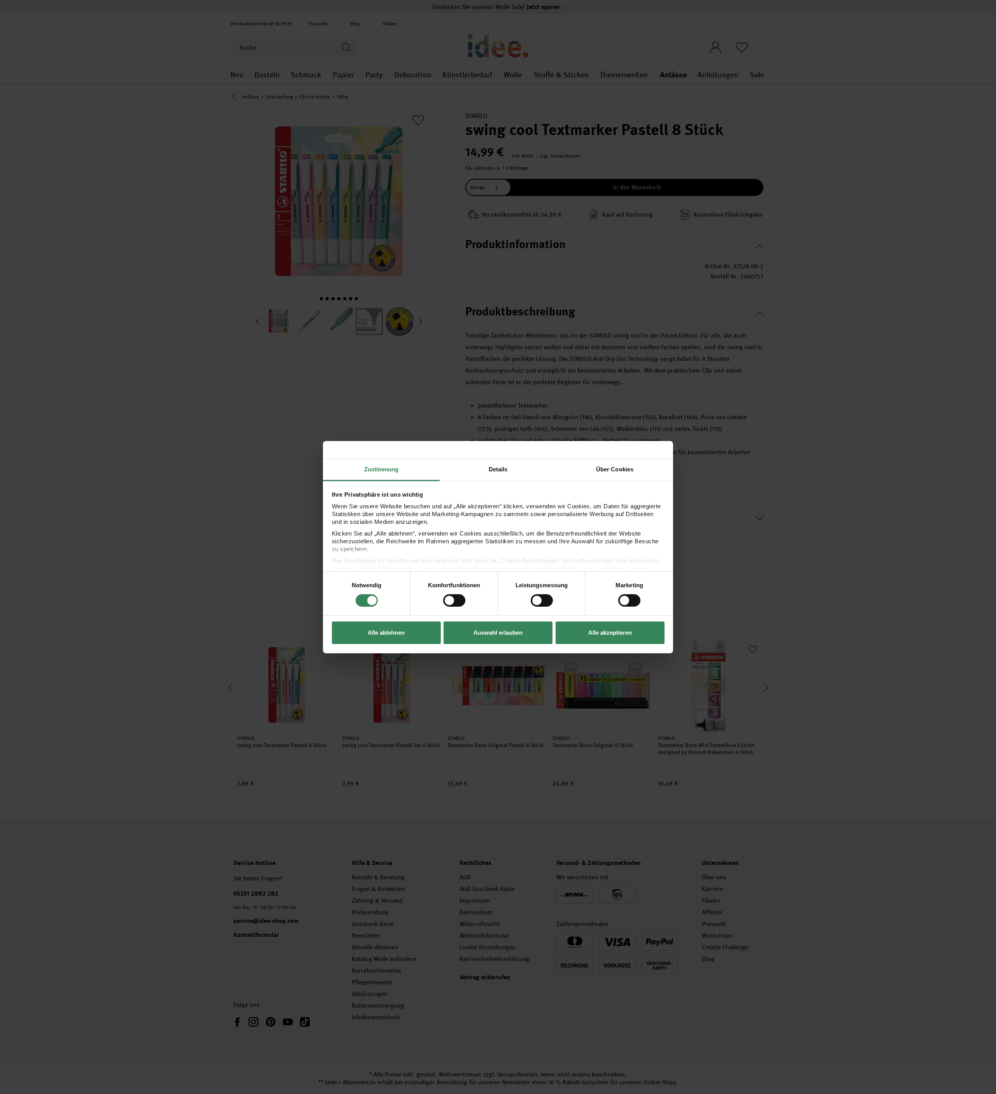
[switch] (454, 600)
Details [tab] (498, 469)
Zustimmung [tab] (381, 469)
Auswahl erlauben (498, 632)
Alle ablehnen (386, 632)
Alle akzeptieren (610, 632)
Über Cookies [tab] (614, 469)
